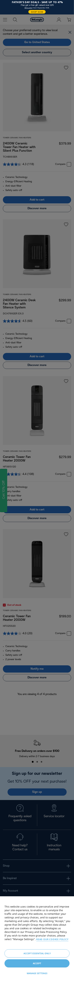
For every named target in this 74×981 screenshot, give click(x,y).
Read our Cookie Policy (52, 939)
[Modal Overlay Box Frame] (37, 7)
